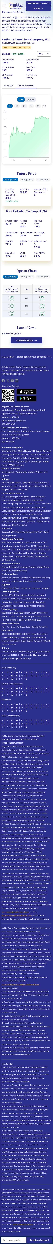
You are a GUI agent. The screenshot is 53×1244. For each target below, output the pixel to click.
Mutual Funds (24, 451)
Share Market (8, 472)
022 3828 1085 (8, 424)
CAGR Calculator (43, 503)
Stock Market (21, 595)
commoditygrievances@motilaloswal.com (20, 984)
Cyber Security (9, 658)
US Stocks (35, 454)
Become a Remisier (33, 581)
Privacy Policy (40, 655)
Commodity (30, 602)
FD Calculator (22, 496)
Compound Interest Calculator (16, 500)
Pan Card (11, 627)
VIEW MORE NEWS (24, 340)
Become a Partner (10, 577)
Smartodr (6, 655)
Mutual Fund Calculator (14, 507)
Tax (3, 627)
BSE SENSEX (16, 482)
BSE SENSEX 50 (21, 489)
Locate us (25, 588)
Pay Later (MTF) (23, 461)
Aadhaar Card (23, 627)
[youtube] (12, 381)
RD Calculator (37, 496)
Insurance (19, 465)
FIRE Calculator (20, 525)
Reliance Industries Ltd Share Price (32, 556)
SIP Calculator (8, 496)
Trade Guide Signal (25, 532)
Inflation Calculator (11, 521)
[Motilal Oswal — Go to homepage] (13, 6)
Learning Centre (27, 567)
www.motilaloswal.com (23, 1224)
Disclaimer (25, 637)
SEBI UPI (37, 8)
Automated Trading (34, 605)
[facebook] (3, 381)
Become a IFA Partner (12, 581)
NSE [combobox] (41, 54)
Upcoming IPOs (9, 451)
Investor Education (10, 641)
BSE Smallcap (41, 482)
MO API (39, 532)
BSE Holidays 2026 (28, 613)
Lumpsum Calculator (23, 503)
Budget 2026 (8, 595)
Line (21, 99)
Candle (30, 99)
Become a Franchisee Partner (35, 577)
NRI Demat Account (41, 451)
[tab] (10, 106)
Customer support (40, 588)
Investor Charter (9, 651)
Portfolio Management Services (34, 458)
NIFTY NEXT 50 (20, 486)
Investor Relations (10, 637)
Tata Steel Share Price (34, 542)
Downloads (44, 651)
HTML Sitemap (24, 658)
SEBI (13, 634)
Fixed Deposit (8, 461)
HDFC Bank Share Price (12, 542)
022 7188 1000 (8, 441)
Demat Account (37, 595)
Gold (16, 602)
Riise (46, 532)
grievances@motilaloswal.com (15, 912)
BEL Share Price (9, 560)
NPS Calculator (28, 521)
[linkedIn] (16, 381)
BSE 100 (9, 489)
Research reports (10, 567)
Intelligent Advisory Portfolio (16, 454)
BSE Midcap (7, 486)
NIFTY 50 (6, 482)
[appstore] (27, 392)
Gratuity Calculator (12, 514)
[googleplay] (27, 398)
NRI (21, 602)
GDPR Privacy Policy (28, 651)
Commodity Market (25, 472)
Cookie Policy (38, 637)
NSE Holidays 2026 (10, 613)
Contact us (7, 588)
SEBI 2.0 (15, 655)
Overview (8, 85)
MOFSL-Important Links (35, 634)
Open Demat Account (37, 3)
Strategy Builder (9, 535)
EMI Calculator (33, 507)
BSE (3, 634)
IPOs (22, 598)
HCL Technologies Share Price (22, 553)
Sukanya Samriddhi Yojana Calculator (31, 518)
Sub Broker (7, 602)
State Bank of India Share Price (16, 546)
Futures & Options (10, 598)
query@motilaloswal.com (14, 420)
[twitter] (8, 381)
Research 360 (8, 532)
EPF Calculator (20, 510)
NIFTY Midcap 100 (37, 486)
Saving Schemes (40, 627)
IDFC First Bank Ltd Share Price (22, 549)
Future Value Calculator (39, 510)
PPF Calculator (29, 514)
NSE (8, 634)
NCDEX (19, 634)
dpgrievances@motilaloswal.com (17, 915)
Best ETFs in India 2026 (30, 620)
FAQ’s (16, 588)
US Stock (44, 598)
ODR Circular (27, 655)
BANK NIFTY (28, 482)
